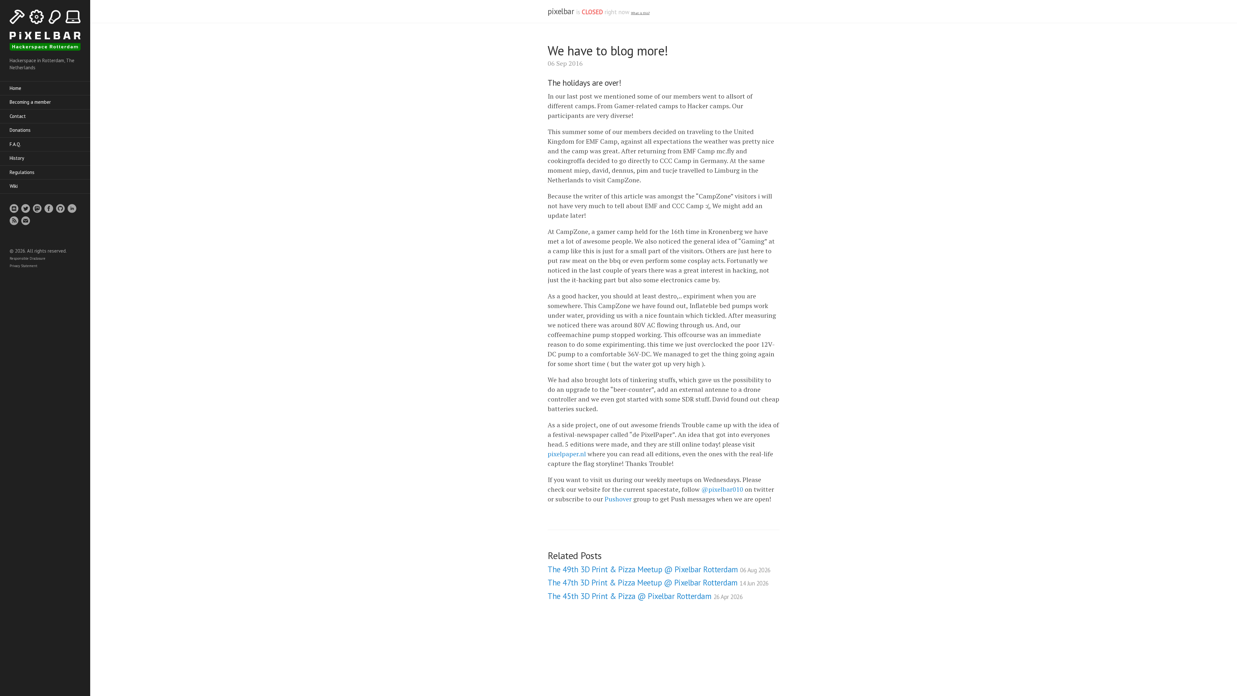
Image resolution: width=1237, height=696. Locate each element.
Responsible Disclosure (27, 258)
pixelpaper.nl (567, 454)
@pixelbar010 (722, 489)
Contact (18, 116)
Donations (20, 130)
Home (15, 88)
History (17, 158)
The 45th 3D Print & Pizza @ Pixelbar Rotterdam (645, 596)
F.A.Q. (15, 144)
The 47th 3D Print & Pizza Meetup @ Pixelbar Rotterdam (658, 582)
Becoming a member (30, 102)
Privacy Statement (23, 266)
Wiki (14, 186)
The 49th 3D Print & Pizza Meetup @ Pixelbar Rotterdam (659, 569)
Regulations (22, 172)
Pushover (618, 499)
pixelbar (561, 11)
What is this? (640, 13)
